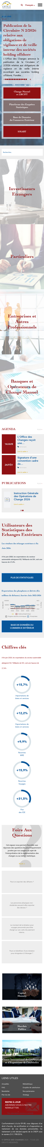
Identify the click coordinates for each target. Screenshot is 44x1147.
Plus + (22, 863)
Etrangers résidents (17, 254)
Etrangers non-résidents (20, 248)
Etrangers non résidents (20, 190)
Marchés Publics (22, 1027)
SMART (22, 131)
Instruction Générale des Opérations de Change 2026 (26, 496)
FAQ (3, 1087)
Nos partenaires (29, 1091)
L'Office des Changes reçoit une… (26, 440)
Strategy (26, 1095)
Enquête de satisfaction (31, 1087)
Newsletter (6, 1091)
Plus (39, 429)
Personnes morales (17, 326)
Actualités (5, 1084)
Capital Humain (22, 994)
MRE (10, 206)
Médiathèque (27, 1084)
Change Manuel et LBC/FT (22, 93)
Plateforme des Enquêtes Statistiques (22, 106)
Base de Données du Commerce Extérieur (22, 118)
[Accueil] (6, 5)
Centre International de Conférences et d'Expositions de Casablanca (22, 1061)
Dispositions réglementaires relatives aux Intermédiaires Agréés (22, 391)
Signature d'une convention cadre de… (27, 460)
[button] (4, 79)
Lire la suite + (22, 451)
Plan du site (6, 1095)
